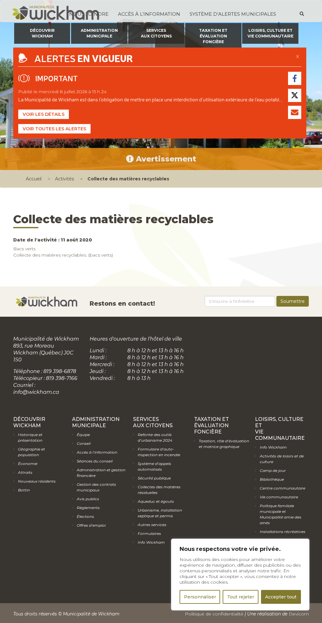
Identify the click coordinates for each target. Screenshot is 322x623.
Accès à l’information (149, 14)
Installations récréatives (282, 531)
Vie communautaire (279, 497)
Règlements (88, 507)
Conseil (84, 443)
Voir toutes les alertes (54, 129)
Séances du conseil (95, 461)
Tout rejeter (240, 597)
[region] (240, 574)
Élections (85, 516)
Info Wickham (151, 542)
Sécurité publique (154, 478)
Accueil (34, 179)
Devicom (299, 614)
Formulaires (149, 533)
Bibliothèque (272, 479)
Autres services (152, 524)
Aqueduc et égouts (156, 501)
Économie (27, 463)
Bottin (24, 490)
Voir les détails (43, 114)
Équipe (83, 434)
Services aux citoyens (156, 33)
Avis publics (88, 498)
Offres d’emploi (91, 525)
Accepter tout (281, 597)
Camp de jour (273, 470)
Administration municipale (99, 33)
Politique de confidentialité (214, 614)
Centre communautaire (282, 488)
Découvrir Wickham (42, 33)
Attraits (25, 472)
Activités (64, 179)
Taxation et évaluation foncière (213, 36)
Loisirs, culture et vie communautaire (270, 33)
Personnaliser (200, 597)
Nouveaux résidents (37, 481)
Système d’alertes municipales (233, 14)
